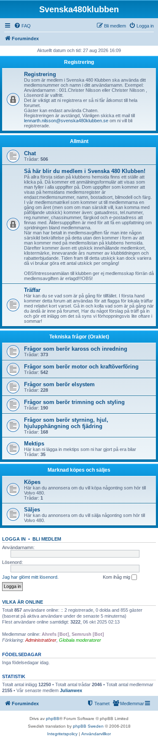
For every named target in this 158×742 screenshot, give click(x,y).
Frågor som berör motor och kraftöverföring (81, 366)
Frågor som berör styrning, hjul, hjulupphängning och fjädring (66, 423)
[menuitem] (22, 26)
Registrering (79, 62)
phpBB (52, 718)
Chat (30, 153)
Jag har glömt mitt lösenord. (30, 577)
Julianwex (71, 690)
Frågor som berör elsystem (59, 384)
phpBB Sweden (88, 726)
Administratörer (40, 640)
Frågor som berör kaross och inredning (75, 349)
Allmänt (79, 141)
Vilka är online (22, 602)
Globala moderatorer (80, 640)
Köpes (32, 482)
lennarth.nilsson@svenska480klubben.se (66, 120)
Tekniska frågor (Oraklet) (79, 337)
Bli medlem (46, 538)
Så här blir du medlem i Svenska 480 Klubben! (84, 171)
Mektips (34, 443)
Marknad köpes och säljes (79, 470)
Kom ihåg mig (117, 577)
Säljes (32, 509)
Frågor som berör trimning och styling (74, 402)
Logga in (14, 538)
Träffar (32, 290)
